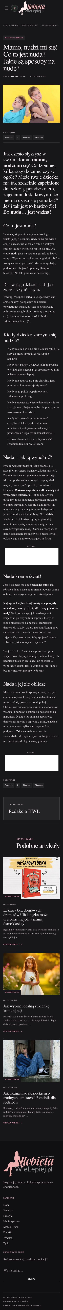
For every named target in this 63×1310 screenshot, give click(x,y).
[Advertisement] (31, 556)
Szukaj (31, 1279)
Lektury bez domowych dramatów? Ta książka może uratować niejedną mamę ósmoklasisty (25, 916)
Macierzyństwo (29, 25)
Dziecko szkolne (49, 25)
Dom (6, 1205)
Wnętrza (7, 1237)
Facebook (8, 137)
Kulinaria (8, 1210)
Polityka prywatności (15, 1301)
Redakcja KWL (18, 76)
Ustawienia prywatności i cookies (22, 1305)
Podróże (7, 1232)
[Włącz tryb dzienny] (15, 8)
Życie (6, 1243)
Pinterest (26, 137)
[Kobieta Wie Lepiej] (31, 8)
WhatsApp (39, 137)
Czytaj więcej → (12, 944)
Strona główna (10, 25)
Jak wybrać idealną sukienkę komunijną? (26, 1008)
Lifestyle (7, 1215)
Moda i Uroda (10, 1226)
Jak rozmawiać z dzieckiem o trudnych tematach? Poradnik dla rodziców (29, 1097)
